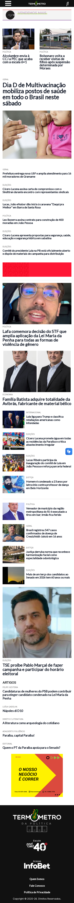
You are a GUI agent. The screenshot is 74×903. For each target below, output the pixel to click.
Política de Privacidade (37, 892)
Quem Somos (37, 878)
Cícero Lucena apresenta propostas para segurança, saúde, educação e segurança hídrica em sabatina (37, 236)
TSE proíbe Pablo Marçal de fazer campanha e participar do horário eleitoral (33, 669)
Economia (8, 394)
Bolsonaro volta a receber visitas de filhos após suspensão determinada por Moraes (55, 62)
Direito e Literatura (13, 719)
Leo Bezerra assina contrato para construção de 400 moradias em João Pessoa (33, 221)
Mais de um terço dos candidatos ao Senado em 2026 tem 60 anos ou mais (48, 576)
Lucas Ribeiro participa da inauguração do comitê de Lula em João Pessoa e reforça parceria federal (48, 463)
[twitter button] (39, 829)
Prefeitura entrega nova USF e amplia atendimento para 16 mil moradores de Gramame (37, 175)
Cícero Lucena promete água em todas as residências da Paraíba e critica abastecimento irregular (48, 441)
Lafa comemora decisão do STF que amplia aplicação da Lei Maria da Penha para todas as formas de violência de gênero (34, 338)
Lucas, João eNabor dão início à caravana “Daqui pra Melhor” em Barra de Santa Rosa (33, 206)
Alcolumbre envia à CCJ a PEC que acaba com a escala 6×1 (18, 59)
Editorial (7, 743)
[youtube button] (44, 829)
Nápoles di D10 (13, 711)
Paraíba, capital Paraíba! (19, 735)
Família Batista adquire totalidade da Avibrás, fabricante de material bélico (37, 401)
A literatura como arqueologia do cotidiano (31, 723)
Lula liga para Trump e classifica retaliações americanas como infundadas (45, 419)
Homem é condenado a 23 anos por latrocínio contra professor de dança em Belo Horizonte (47, 484)
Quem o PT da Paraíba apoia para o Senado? (31, 747)
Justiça (29, 477)
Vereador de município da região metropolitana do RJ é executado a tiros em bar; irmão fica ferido (46, 511)
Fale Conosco (37, 885)
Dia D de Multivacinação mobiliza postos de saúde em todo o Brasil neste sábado (34, 94)
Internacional (33, 412)
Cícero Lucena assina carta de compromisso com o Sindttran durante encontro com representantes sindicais (36, 190)
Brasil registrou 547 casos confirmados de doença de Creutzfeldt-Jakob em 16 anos (44, 533)
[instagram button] (34, 829)
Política (7, 51)
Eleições (7, 185)
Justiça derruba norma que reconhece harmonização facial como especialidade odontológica (48, 555)
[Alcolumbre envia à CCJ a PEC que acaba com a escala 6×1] (18, 39)
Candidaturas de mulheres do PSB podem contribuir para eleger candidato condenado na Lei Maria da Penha (37, 694)
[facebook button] (29, 829)
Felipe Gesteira (10, 687)
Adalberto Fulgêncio (14, 731)
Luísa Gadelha (10, 706)
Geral (6, 79)
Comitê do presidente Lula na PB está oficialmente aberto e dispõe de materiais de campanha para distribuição (36, 252)
